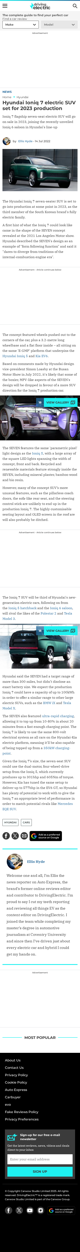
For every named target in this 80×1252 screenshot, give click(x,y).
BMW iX (49, 703)
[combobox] (4, 24)
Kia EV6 (41, 356)
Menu (4, 5)
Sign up (40, 1172)
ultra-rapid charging (58, 716)
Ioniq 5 (37, 453)
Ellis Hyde (25, 141)
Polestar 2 (48, 613)
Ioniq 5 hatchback (22, 608)
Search (75, 5)
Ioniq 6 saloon (61, 608)
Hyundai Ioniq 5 (15, 356)
